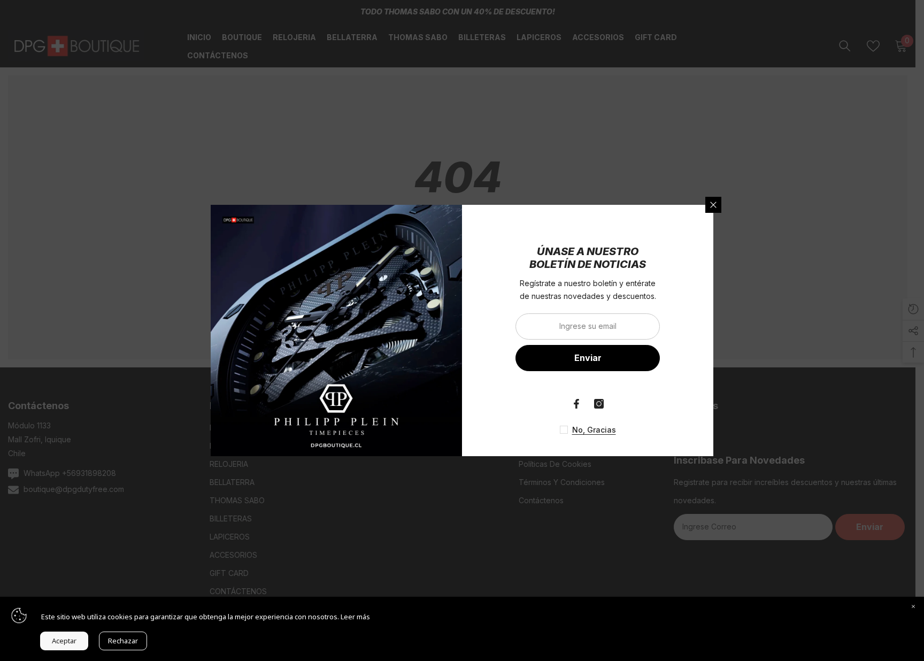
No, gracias (594, 429)
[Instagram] (599, 404)
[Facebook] (576, 404)
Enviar (588, 357)
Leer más (355, 616)
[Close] (913, 607)
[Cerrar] (713, 205)
